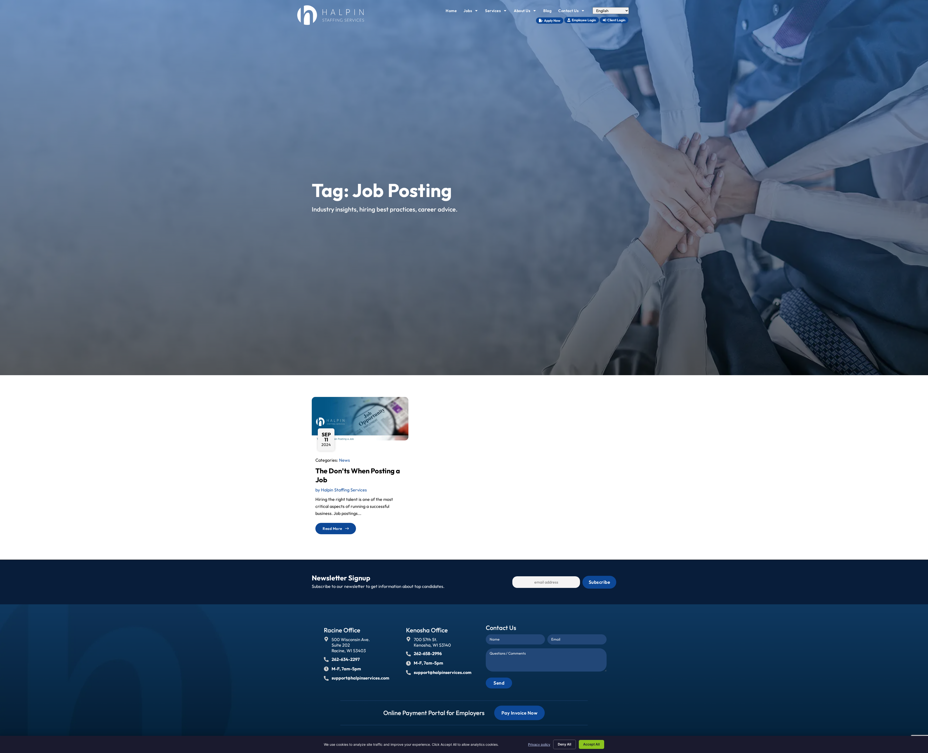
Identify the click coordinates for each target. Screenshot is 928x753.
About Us (526, 11)
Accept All (591, 744)
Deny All (564, 744)
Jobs (472, 11)
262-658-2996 (428, 653)
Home (453, 11)
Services (497, 11)
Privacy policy (539, 744)
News (344, 460)
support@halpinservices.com (360, 678)
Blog (548, 11)
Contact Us (573, 11)
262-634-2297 (346, 659)
